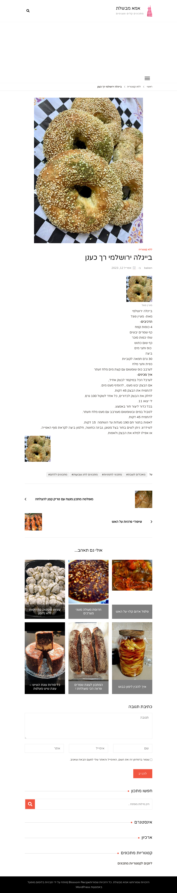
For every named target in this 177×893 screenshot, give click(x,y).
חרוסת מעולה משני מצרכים (88, 611)
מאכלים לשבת (136, 474)
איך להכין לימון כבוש (132, 687)
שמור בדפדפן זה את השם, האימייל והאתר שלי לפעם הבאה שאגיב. (109, 759)
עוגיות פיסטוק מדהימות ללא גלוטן (44, 611)
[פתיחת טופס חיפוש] (28, 11)
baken (148, 268)
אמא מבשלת (128, 8)
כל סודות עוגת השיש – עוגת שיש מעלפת (44, 687)
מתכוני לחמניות (113, 474)
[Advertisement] (88, 48)
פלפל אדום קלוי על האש (132, 611)
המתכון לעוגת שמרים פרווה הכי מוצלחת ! (88, 687)
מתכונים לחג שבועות (85, 474)
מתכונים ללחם (58, 474)
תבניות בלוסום (44, 882)
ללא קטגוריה (145, 249)
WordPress (83, 887)
